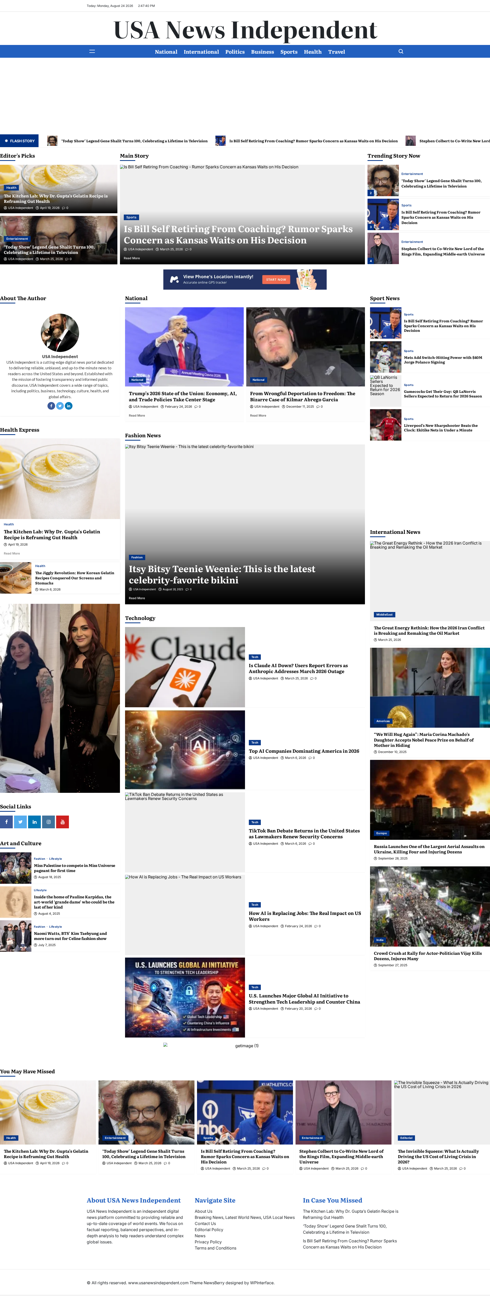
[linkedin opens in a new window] (34, 822)
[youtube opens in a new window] (62, 822)
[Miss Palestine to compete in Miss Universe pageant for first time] (15, 868)
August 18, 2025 (49, 877)
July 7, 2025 (47, 945)
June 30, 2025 (171, 589)
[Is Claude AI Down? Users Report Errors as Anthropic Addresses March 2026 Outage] (185, 667)
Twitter (60, 406)
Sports (289, 51)
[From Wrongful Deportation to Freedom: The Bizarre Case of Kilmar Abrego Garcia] (305, 346)
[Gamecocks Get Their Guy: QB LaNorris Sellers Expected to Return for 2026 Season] (385, 391)
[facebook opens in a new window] (6, 822)
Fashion (40, 858)
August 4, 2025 (49, 913)
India (380, 940)
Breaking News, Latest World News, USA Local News (245, 1217)
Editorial (132, 217)
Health (313, 51)
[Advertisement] (245, 96)
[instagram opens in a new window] (48, 822)
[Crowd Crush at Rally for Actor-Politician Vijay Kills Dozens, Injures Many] (430, 906)
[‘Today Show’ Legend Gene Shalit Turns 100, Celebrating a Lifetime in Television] (146, 1112)
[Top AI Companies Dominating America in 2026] (185, 750)
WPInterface (262, 1282)
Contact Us (205, 1223)
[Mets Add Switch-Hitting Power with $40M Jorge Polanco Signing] (385, 357)
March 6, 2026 (50, 589)
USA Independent (20, 207)
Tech (254, 657)
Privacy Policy (208, 1241)
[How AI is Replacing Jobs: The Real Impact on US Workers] (185, 915)
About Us (203, 1211)
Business (262, 51)
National (166, 51)
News (200, 1235)
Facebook (51, 406)
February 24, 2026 (178, 406)
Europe (381, 833)
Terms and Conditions (215, 1248)
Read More (139, 258)
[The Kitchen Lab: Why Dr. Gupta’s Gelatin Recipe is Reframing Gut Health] (60, 479)
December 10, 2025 (392, 751)
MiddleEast (384, 614)
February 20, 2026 (298, 1008)
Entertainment (17, 239)
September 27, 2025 (392, 965)
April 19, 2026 (49, 207)
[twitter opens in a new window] (20, 822)
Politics (235, 51)
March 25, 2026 (51, 259)
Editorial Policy (209, 1229)
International (201, 51)
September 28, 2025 (393, 858)
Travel (336, 51)
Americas (383, 721)
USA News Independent (245, 28)
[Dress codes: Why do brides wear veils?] (245, 524)
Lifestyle (55, 858)
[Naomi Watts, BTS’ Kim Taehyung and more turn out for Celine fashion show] (15, 936)
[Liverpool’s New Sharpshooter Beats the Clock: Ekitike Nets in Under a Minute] (385, 425)
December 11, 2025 (300, 406)
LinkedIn (68, 406)
